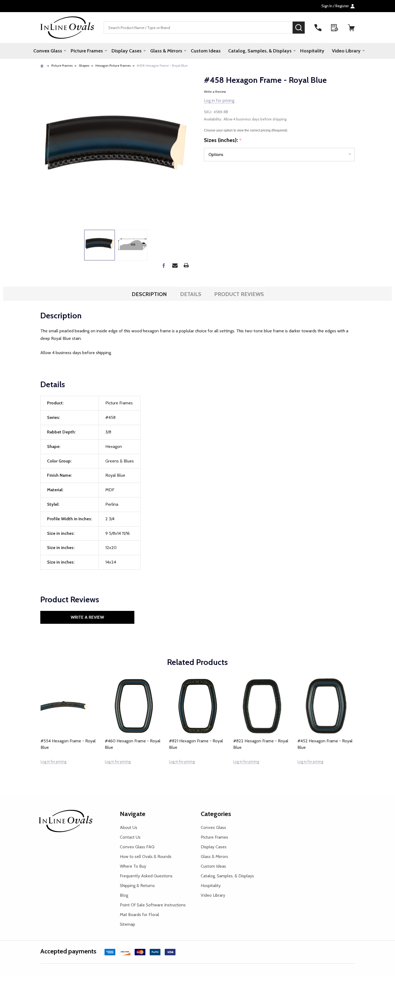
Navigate (132, 814)
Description (149, 294)
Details (190, 294)
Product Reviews (239, 294)
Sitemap (127, 924)
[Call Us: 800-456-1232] (317, 27)
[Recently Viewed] (334, 27)
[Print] (186, 265)
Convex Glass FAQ (137, 846)
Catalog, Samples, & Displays (260, 51)
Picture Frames (87, 51)
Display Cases (127, 51)
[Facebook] (163, 265)
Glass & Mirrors (166, 51)
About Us (128, 827)
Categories (216, 814)
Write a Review (215, 92)
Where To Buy (133, 866)
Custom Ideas (206, 51)
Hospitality (312, 51)
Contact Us (130, 837)
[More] (65, 50)
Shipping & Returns (137, 885)
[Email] (175, 265)
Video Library (346, 51)
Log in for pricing (219, 100)
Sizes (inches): (223, 140)
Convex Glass (47, 51)
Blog (124, 895)
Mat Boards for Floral (139, 914)
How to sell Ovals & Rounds (145, 856)
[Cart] (351, 27)
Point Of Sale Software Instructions (153, 904)
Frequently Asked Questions (146, 875)
